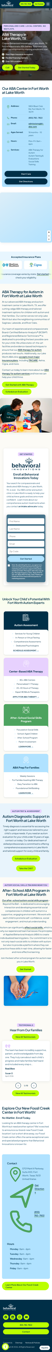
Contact (26, 1331)
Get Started (39, 4)
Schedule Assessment (24, 650)
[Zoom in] (49, 232)
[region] (26, 217)
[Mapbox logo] (6, 240)
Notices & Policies (32, 1342)
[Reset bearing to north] (49, 239)
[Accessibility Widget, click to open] (5, 1346)
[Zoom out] (49, 236)
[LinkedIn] (12, 1317)
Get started (43, 274)
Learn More (25, 746)
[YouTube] (26, 1317)
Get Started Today (26, 67)
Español (45, 1348)
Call (7, 67)
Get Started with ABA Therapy (20, 385)
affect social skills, (33, 927)
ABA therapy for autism (30, 349)
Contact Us (7, 1342)
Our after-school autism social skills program (25, 900)
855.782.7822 (26, 4)
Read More (10, 1068)
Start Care (26, 174)
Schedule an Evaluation (17, 391)
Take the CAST (26, 868)
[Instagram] (19, 1317)
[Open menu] (47, 4)
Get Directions (26, 181)
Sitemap (18, 1342)
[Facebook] (6, 1317)
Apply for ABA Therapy (25, 697)
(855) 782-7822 (36, 118)
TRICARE (33, 360)
